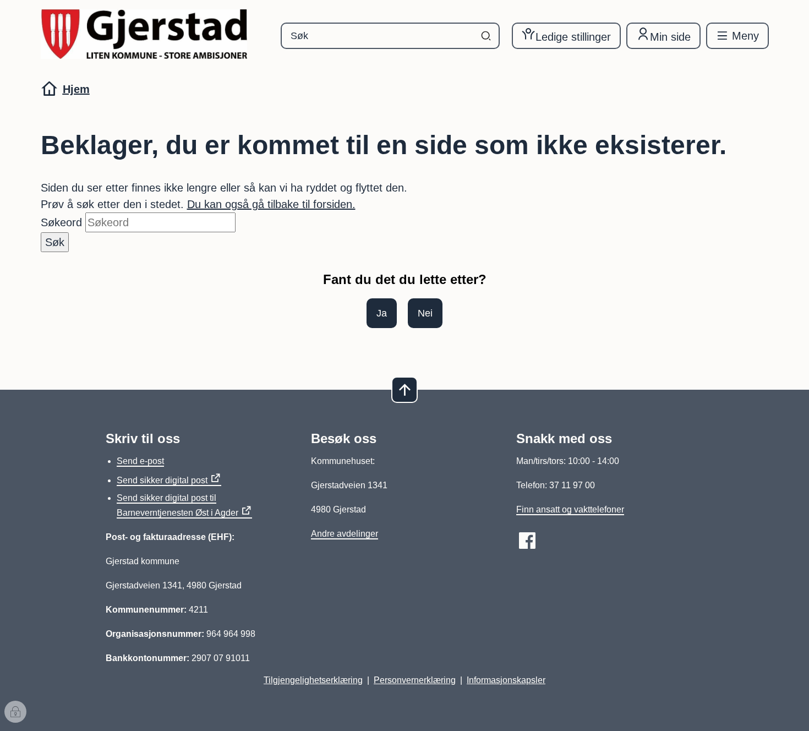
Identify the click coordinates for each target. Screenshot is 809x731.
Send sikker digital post (162, 480)
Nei (425, 313)
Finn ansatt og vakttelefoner (570, 509)
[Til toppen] (404, 390)
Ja (381, 313)
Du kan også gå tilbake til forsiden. (271, 204)
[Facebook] (527, 541)
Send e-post (140, 461)
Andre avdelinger (344, 533)
